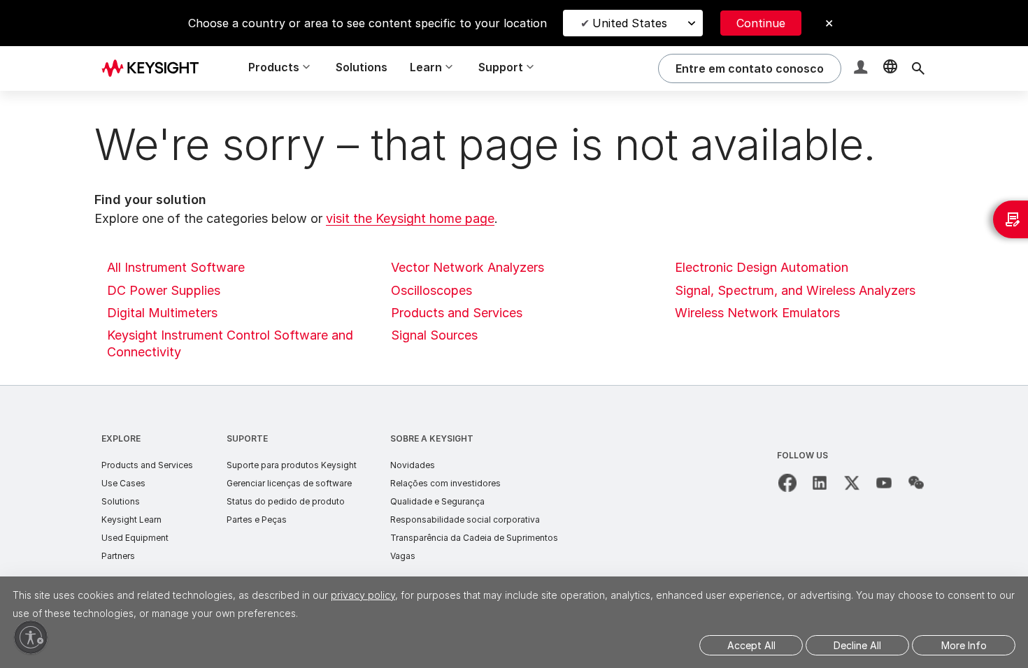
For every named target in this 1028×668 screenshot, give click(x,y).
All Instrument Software (176, 267)
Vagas (402, 556)
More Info (964, 645)
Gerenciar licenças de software (289, 483)
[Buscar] (918, 68)
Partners (118, 556)
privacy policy (363, 595)
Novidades (412, 465)
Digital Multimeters (162, 312)
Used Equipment (135, 537)
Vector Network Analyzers (467, 267)
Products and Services (456, 312)
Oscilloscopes (431, 290)
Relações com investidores (445, 483)
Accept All (751, 645)
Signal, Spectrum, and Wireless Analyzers (795, 290)
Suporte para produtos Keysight (292, 465)
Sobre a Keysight (431, 438)
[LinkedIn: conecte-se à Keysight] (819, 482)
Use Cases (123, 483)
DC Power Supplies (163, 290)
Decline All (857, 645)
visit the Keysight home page (410, 218)
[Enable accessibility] (31, 637)
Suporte (247, 438)
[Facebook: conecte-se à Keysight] (787, 482)
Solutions (361, 67)
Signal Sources (434, 335)
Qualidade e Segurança (437, 501)
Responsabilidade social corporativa (465, 519)
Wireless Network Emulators (757, 312)
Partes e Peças (257, 519)
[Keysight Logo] (155, 68)
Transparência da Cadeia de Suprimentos (474, 537)
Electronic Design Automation (761, 267)
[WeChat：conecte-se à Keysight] (916, 482)
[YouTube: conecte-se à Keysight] (883, 482)
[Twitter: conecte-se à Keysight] (851, 482)
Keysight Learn (131, 519)
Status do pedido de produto (286, 501)
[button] (862, 68)
